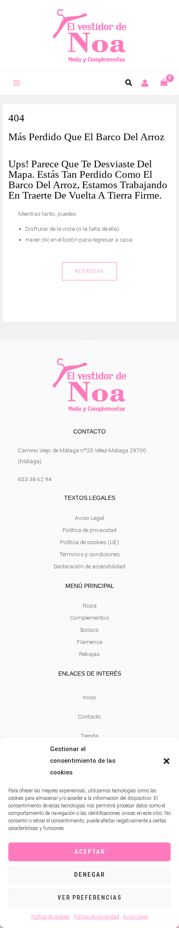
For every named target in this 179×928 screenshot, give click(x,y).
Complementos (89, 617)
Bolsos (89, 629)
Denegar (89, 874)
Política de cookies (50, 917)
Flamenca (89, 641)
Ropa (90, 605)
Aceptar (90, 851)
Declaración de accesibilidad (89, 566)
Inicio (89, 697)
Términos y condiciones (89, 554)
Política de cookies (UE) (89, 542)
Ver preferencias (89, 897)
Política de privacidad (96, 917)
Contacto (89, 716)
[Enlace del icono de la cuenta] (145, 83)
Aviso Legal (135, 917)
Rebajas (89, 654)
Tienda (89, 735)
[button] (166, 761)
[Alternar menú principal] (16, 83)
